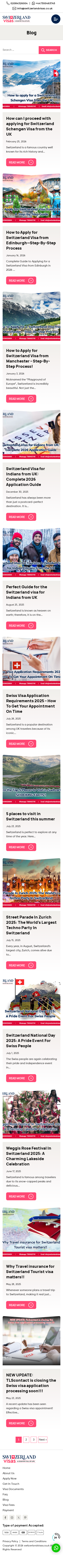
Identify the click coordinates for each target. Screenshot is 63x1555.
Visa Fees (9, 1505)
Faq (5, 1494)
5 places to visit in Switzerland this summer (30, 816)
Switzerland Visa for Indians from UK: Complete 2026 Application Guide (25, 476)
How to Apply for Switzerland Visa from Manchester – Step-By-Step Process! (28, 358)
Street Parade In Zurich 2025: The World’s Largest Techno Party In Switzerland (31, 925)
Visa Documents (13, 1489)
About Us (8, 1473)
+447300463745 (45, 3)
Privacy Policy (10, 1541)
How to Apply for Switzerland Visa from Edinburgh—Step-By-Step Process (31, 240)
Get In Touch (11, 1484)
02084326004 (19, 3)
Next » (43, 1439)
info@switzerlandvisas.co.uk (34, 8)
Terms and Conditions (34, 1541)
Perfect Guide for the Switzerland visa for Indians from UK (26, 592)
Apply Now (9, 1478)
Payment (8, 1510)
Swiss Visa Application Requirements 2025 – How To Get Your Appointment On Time (31, 703)
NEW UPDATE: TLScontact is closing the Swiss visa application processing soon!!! (31, 1382)
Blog (6, 1499)
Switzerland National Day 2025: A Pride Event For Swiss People (30, 1040)
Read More (17, 162)
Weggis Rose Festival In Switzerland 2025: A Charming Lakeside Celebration (28, 1156)
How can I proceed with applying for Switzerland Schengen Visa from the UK (30, 126)
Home (6, 1468)
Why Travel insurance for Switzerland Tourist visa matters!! (30, 1272)
